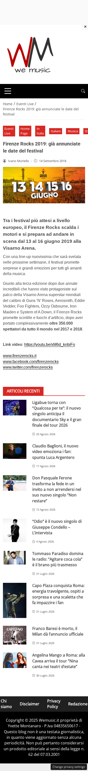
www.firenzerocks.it (19, 356)
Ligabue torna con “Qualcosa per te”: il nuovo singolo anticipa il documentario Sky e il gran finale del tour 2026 (56, 414)
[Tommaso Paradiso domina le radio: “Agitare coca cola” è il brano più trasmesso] (14, 558)
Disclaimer (29, 703)
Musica (73, 131)
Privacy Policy (53, 703)
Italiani (56, 131)
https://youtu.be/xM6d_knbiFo (49, 344)
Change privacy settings (69, 767)
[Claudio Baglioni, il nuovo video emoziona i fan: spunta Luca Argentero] (14, 451)
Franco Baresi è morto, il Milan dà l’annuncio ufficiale (57, 631)
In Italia (40, 130)
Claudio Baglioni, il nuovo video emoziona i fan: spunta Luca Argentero (55, 451)
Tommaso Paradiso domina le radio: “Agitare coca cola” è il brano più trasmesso (57, 559)
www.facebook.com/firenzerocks (31, 362)
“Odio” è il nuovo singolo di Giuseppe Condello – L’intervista (57, 527)
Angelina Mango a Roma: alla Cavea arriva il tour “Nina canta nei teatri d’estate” (58, 660)
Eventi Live (8, 130)
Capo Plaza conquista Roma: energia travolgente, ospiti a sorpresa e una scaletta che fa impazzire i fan (58, 594)
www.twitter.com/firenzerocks (28, 367)
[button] (83, 91)
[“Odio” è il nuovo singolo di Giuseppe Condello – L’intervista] (14, 530)
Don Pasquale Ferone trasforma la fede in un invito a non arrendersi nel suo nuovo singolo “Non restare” (56, 489)
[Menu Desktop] (8, 91)
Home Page (25, 130)
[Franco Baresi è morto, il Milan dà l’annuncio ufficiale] (14, 635)
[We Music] (30, 53)
